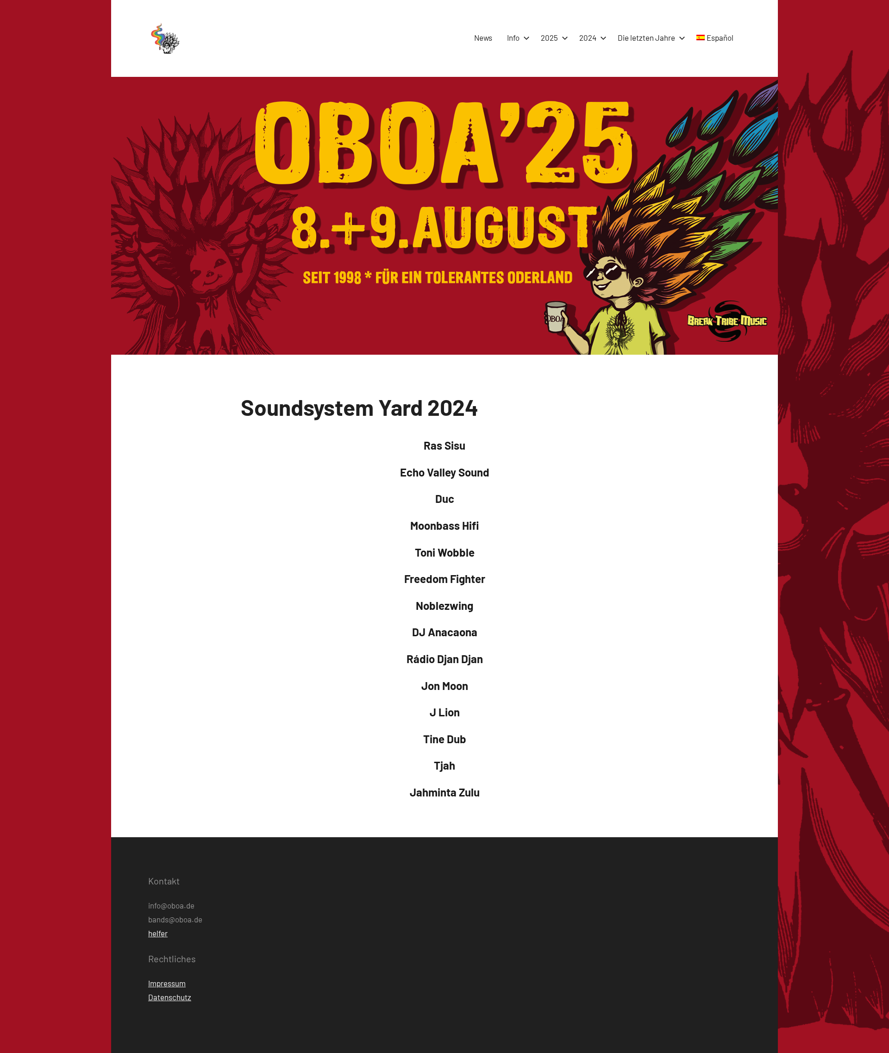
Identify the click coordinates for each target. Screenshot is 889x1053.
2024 (587, 37)
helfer (158, 933)
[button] (164, 38)
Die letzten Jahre (646, 37)
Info (513, 37)
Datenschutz (169, 997)
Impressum (167, 983)
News (483, 37)
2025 (549, 37)
